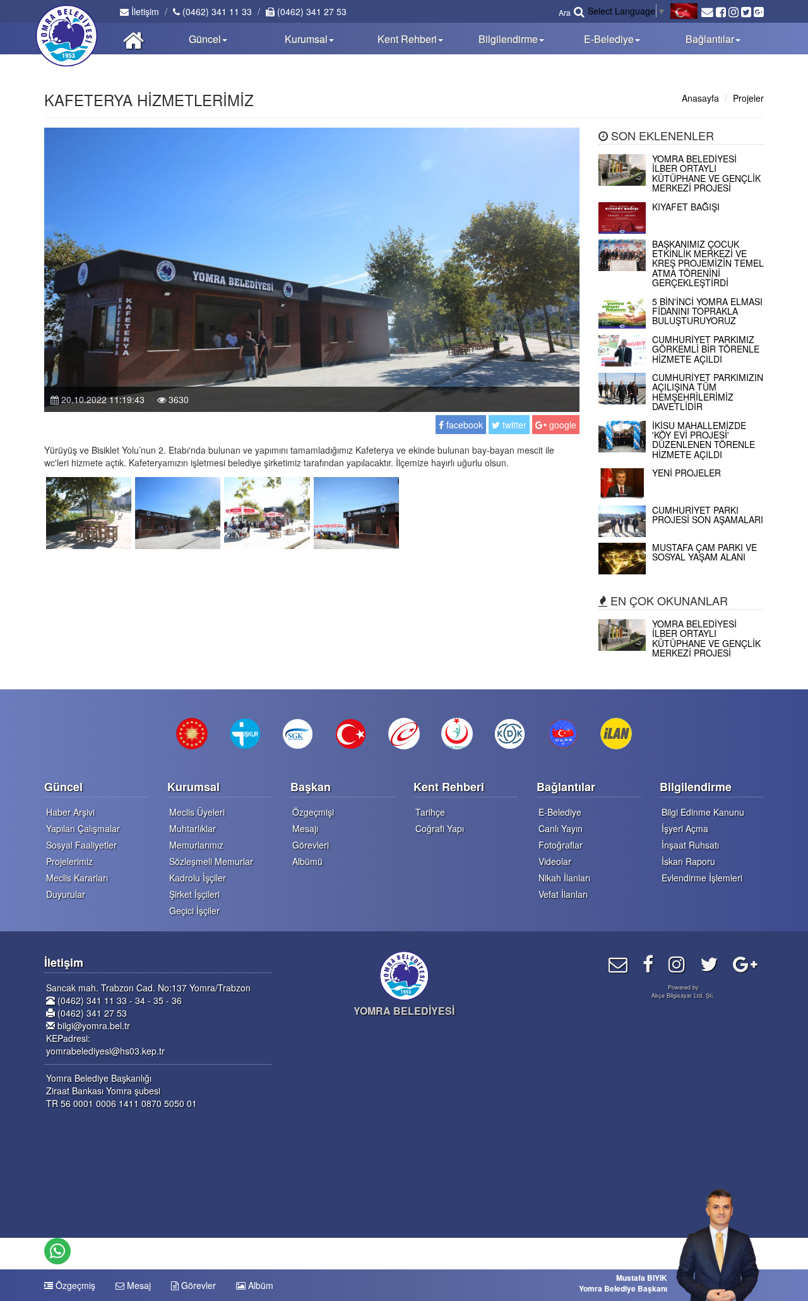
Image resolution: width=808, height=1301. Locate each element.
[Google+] (745, 963)
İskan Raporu (688, 861)
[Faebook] (648, 963)
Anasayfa (700, 98)
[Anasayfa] (133, 38)
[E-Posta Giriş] (618, 963)
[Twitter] (709, 963)
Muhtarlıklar (192, 828)
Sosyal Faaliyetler (81, 844)
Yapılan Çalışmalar (83, 828)
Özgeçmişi (313, 812)
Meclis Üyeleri (197, 812)
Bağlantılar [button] (710, 39)
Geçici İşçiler (194, 910)
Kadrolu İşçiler (197, 877)
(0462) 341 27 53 (311, 11)
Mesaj (137, 1285)
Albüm (259, 1285)
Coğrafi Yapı (439, 828)
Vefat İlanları (563, 894)
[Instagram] (676, 963)
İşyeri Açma (685, 828)
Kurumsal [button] (306, 39)
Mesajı (305, 828)
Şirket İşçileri (194, 894)
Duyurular (65, 894)
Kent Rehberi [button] (407, 39)
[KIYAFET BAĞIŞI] (681, 230)
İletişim (144, 11)
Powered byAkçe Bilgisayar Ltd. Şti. (683, 991)
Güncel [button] (205, 39)
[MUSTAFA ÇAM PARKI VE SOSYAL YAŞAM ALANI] (681, 570)
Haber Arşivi (70, 812)
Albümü (307, 861)
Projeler (748, 98)
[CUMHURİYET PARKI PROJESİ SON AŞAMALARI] (681, 533)
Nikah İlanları (564, 877)
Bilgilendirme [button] (508, 39)
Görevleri (310, 844)
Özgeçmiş (74, 1285)
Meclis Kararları (77, 877)
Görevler (197, 1285)
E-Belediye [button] (609, 39)
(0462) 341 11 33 (216, 11)
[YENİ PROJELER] (681, 496)
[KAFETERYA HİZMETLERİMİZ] (88, 511)
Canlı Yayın (560, 828)
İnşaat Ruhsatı (690, 844)
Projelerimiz (69, 861)
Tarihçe (430, 812)
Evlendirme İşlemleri (702, 877)
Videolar (554, 861)
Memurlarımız (196, 844)
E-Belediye (559, 812)
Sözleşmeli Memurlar (211, 861)
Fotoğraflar (560, 844)
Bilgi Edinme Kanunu (703, 812)
